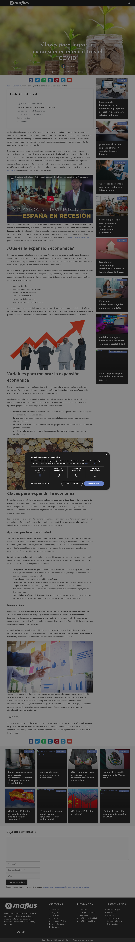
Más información (91, 463)
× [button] (106, 455)
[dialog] (67, 471)
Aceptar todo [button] (94, 484)
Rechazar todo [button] (71, 484)
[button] (40, 484)
